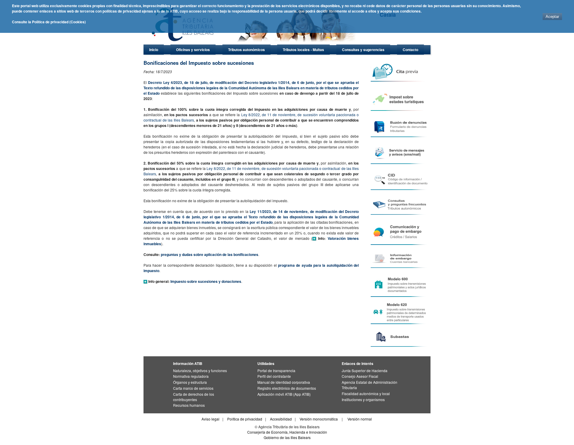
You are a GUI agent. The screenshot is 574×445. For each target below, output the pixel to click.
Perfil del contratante (274, 376)
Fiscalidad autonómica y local (366, 393)
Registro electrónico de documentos (286, 388)
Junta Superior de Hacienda (364, 370)
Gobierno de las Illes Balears (287, 437)
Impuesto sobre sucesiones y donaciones (205, 281)
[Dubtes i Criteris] (400, 205)
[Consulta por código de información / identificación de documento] (400, 179)
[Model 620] (400, 312)
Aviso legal (210, 418)
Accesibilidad (281, 418)
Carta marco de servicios (193, 388)
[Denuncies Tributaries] (400, 126)
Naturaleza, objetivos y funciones (200, 370)
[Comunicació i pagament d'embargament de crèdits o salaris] (400, 232)
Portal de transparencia (276, 370)
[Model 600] (400, 285)
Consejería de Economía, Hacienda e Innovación (287, 432)
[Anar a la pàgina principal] (256, 43)
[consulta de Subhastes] (400, 337)
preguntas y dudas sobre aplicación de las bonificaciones (209, 254)
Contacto (410, 49)
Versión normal (359, 418)
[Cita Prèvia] (400, 72)
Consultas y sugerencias (363, 49)
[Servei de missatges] (400, 153)
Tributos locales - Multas (303, 49)
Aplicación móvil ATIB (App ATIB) (284, 394)
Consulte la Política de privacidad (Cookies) (49, 21)
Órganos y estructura (190, 382)
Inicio (153, 49)
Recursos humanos (189, 405)
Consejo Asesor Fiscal (360, 376)
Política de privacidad (244, 418)
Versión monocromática (319, 418)
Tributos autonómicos (246, 49)
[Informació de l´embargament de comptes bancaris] (400, 259)
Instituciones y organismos (363, 399)
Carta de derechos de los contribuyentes (193, 397)
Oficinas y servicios (193, 49)
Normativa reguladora (191, 376)
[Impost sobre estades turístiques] (400, 98)
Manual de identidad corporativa (283, 382)
